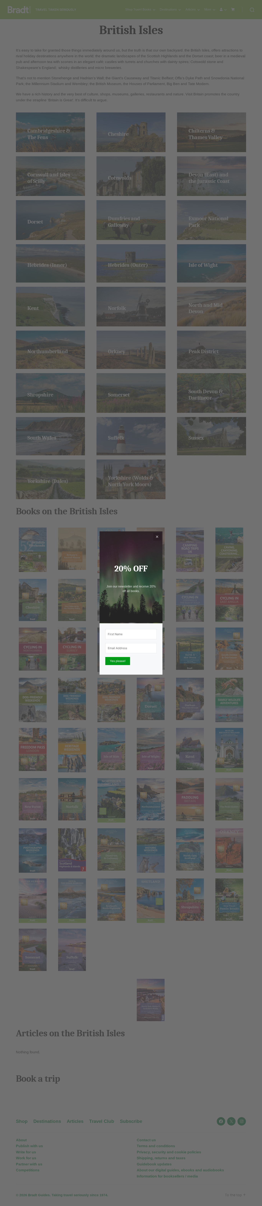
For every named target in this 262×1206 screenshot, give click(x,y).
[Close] (157, 537)
